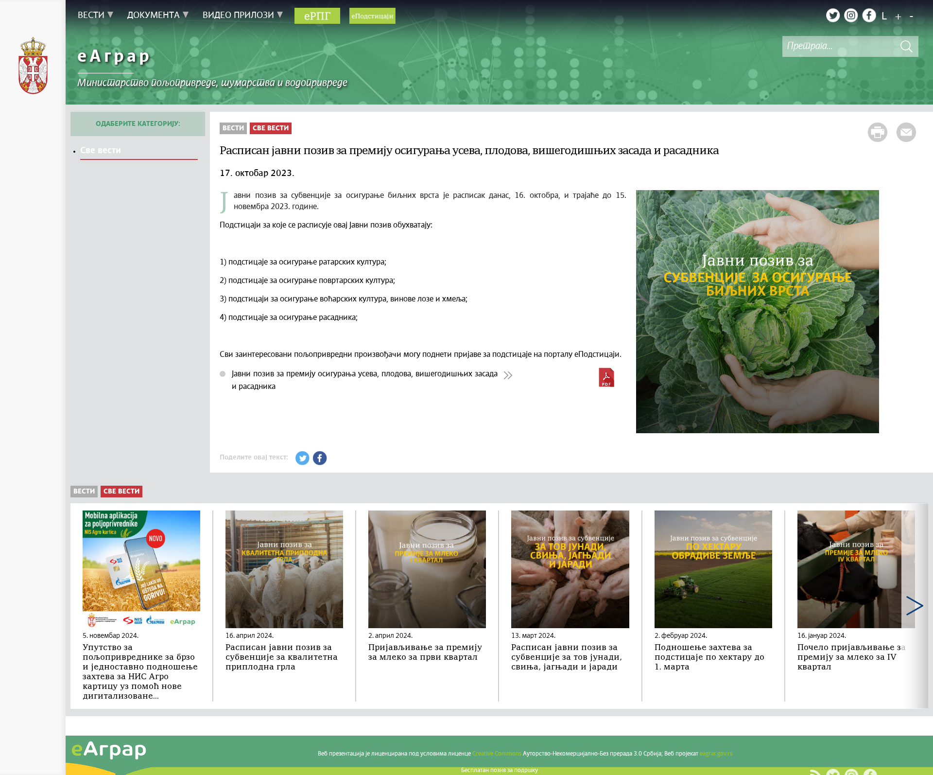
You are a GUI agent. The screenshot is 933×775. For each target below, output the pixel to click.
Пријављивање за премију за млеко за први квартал (425, 653)
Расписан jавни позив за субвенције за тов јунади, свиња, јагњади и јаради (566, 657)
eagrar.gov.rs (716, 754)
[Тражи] (906, 46)
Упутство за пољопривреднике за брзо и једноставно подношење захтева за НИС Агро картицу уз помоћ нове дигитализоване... (140, 672)
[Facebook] (869, 15)
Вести (233, 128)
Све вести (100, 150)
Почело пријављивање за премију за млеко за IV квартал (851, 657)
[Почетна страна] (33, 67)
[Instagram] (851, 15)
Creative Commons (496, 754)
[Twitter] (833, 15)
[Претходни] (83, 606)
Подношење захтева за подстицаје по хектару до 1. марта (709, 657)
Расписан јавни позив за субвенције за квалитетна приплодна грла (281, 657)
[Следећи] (914, 606)
